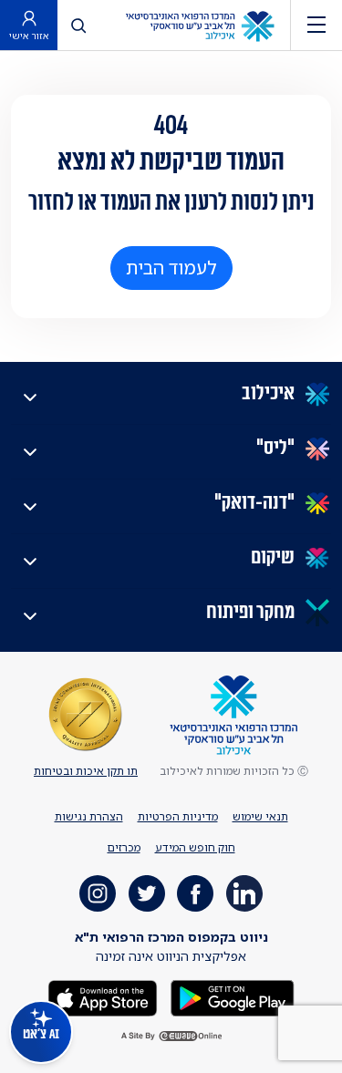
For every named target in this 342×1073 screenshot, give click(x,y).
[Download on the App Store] (102, 997)
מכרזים (124, 847)
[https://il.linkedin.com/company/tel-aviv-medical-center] (244, 893)
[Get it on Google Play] (231, 997)
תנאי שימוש (260, 816)
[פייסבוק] (195, 893)
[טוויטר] (147, 893)
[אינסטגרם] (97, 893)
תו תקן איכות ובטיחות (86, 771)
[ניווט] (316, 25)
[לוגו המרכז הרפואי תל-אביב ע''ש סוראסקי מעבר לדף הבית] (200, 25)
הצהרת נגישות (89, 816)
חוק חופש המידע (195, 847)
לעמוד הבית (171, 267)
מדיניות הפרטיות (178, 816)
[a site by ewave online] (171, 1036)
